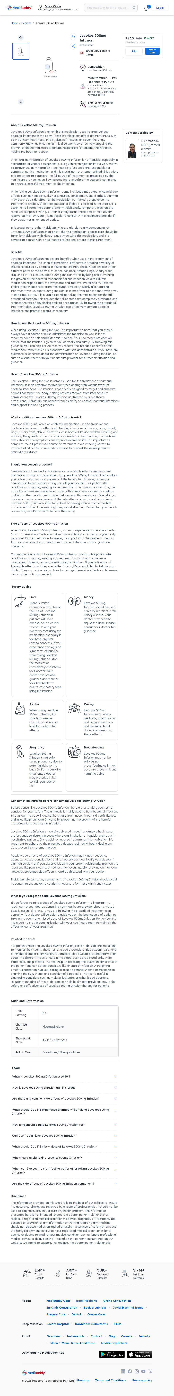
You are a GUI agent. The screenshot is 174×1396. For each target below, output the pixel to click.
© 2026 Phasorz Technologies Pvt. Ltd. (48, 1380)
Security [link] (144, 1336)
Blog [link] (111, 1336)
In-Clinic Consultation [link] (62, 1307)
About (26, 1336)
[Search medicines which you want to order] (134, 8)
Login (160, 7)
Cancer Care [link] (96, 1314)
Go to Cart (152, 51)
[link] (19, 7)
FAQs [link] (117, 1324)
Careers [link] (126, 1336)
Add (134, 51)
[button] (145, 7)
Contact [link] (96, 1336)
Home (14, 23)
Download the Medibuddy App (43, 1352)
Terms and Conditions (110, 1380)
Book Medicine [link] (86, 1300)
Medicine (26, 23)
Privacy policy (142, 1380)
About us (82, 1380)
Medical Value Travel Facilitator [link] (72, 1343)
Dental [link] (76, 1314)
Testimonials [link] (75, 1336)
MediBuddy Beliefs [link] (114, 1343)
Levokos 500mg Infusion (50, 23)
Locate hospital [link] (58, 1324)
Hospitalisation (31, 1324)
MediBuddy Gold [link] (58, 1300)
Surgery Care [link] (56, 1314)
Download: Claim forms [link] (91, 1324)
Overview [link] (53, 1336)
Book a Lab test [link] (95, 1307)
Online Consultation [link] (117, 1300)
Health (26, 1300)
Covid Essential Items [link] (127, 1307)
